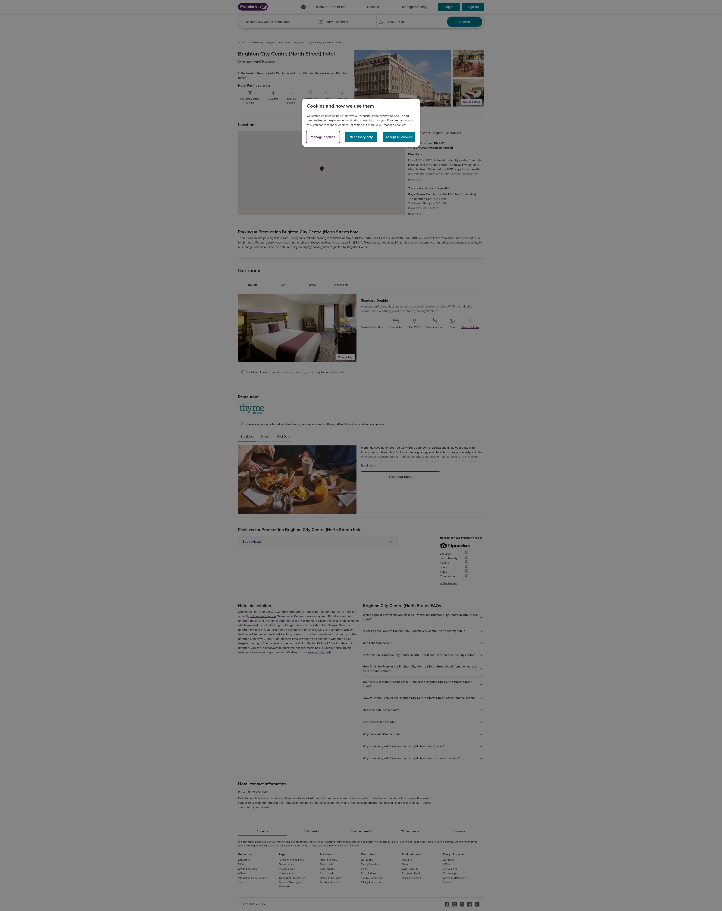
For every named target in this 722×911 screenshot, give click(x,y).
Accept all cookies (399, 137)
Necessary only (361, 137)
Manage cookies (323, 137)
